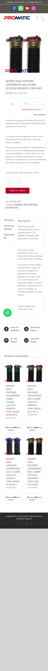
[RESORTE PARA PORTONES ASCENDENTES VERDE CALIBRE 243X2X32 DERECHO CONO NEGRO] (13, 372)
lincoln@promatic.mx (34, 2)
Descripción (9, 220)
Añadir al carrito (17, 190)
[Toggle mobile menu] (42, 17)
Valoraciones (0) (9, 236)
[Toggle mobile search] (37, 17)
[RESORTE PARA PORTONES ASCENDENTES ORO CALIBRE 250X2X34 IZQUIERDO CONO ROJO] (34, 445)
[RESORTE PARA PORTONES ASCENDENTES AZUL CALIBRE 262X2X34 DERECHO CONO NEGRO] (13, 445)
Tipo (13, 104)
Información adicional (9, 227)
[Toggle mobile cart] (42, 20)
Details (18, 428)
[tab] (9, 220)
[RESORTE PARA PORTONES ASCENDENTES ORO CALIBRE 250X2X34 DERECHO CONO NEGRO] (34, 372)
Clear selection (39, 114)
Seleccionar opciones (10, 429)
